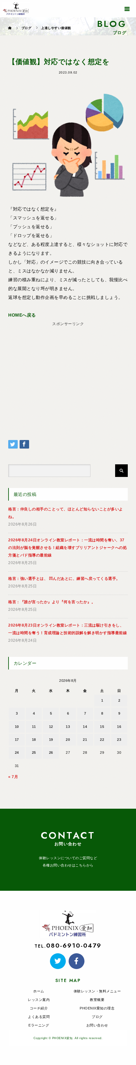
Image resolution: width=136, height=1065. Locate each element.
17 (17, 739)
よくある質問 (39, 1017)
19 (51, 739)
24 (17, 752)
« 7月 (13, 777)
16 (119, 727)
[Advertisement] (68, 372)
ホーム (38, 991)
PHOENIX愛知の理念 (97, 1008)
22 (102, 739)
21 (85, 739)
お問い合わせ (97, 1025)
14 (85, 727)
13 (68, 727)
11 (34, 727)
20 (68, 739)
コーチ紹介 (39, 1008)
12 (51, 727)
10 (17, 727)
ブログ (97, 1017)
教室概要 (97, 1000)
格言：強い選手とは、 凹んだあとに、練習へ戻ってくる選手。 (64, 578)
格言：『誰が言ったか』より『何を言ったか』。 (51, 602)
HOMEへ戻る (22, 315)
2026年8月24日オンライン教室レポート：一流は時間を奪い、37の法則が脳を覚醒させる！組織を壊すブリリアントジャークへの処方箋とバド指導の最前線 (67, 547)
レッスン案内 (39, 1000)
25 (34, 752)
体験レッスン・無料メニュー (97, 991)
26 (51, 752)
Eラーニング (38, 1025)
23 (119, 739)
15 (102, 727)
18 (34, 739)
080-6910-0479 (73, 945)
